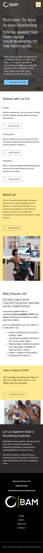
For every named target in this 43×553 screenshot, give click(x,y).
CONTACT (21, 528)
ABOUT (21, 520)
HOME (21, 516)
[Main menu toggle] (38, 4)
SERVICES (21, 524)
